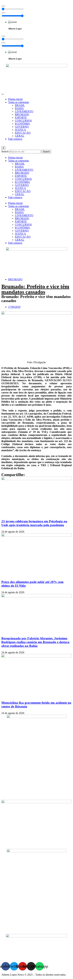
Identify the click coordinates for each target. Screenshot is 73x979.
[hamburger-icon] (2, 94)
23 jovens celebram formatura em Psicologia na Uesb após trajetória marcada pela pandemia (34, 523)
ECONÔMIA (22, 123)
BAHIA (19, 108)
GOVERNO (22, 126)
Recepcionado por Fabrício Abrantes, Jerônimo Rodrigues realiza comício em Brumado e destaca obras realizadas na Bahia (35, 642)
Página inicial (15, 99)
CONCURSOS (23, 120)
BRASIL (20, 105)
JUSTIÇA (20, 129)
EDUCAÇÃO (23, 132)
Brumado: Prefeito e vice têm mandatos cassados (35, 289)
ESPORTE (21, 117)
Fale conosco (15, 138)
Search (5, 151)
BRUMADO (22, 114)
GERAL (19, 135)
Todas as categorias (18, 102)
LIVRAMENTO (24, 111)
